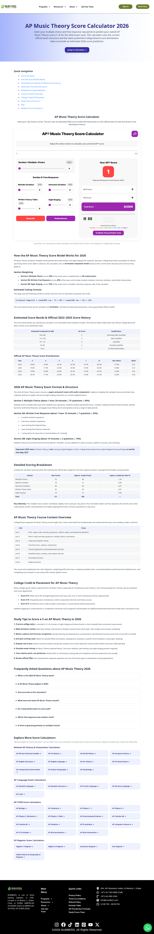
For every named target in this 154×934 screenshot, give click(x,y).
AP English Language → (57, 761)
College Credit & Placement (32, 97)
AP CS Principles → (23, 832)
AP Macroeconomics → (89, 832)
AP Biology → (21, 808)
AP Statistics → (54, 824)
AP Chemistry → (54, 808)
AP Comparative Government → (28, 770)
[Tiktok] (70, 924)
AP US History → (54, 753)
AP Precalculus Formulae (79, 909)
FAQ (22, 104)
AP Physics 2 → (118, 808)
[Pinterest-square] (84, 924)
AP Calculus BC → (23, 824)
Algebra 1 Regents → (24, 846)
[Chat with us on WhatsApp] (147, 927)
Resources (58, 7)
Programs (43, 7)
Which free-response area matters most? (36, 717)
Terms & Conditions (77, 899)
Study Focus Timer (77, 912)
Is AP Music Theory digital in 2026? (33, 684)
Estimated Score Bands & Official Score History (41, 83)
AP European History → (121, 753)
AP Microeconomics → (57, 832)
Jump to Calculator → (77, 50)
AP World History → (88, 753)
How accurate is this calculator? (32, 692)
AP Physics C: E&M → (56, 816)
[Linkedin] (77, 924)
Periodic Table (75, 905)
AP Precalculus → (87, 824)
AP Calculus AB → (119, 816)
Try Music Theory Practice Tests (108, 233)
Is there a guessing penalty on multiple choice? (39, 725)
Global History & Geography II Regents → (28, 855)
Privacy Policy (75, 895)
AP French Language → (89, 786)
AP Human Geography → (58, 769)
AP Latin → (20, 794)
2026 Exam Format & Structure (34, 86)
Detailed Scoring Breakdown (33, 90)
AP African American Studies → (28, 753)
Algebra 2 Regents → (56, 846)
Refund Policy (75, 902)
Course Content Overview (32, 94)
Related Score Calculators (32, 108)
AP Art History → (87, 761)
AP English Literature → (25, 761)
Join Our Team (87, 7)
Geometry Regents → (89, 846)
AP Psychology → (87, 769)
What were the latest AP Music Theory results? (38, 700)
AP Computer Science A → (122, 824)
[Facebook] (63, 924)
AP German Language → (122, 786)
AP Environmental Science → (91, 816)
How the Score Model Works (33, 79)
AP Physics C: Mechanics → (26, 816)
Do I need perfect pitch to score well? (34, 709)
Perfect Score (61, 218)
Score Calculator (28, 76)
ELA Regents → (118, 846)
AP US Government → (121, 761)
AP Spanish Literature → (58, 786)
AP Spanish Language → (26, 786)
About (72, 7)
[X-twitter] (97, 924)
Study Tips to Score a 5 (30, 101)
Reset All (30, 218)
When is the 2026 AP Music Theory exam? (36, 675)
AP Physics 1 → (86, 808)
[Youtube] (90, 924)
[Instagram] (56, 924)
